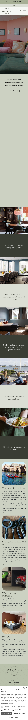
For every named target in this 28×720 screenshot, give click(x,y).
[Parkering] (14, 579)
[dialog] (14, 703)
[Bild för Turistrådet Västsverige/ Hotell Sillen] (14, 371)
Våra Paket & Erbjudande (13, 488)
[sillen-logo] (7, 11)
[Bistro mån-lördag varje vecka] (14, 422)
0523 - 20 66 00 (14, 683)
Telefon (14, 1)
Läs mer (3, 513)
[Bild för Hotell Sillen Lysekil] (14, 220)
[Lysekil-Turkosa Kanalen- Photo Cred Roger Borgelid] (14, 473)
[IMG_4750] (14, 622)
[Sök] (20, 11)
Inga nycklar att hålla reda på (14, 542)
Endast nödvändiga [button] (19, 713)
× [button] (26, 687)
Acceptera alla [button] (6, 713)
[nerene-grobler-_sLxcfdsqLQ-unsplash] (14, 527)
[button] (14, 717)
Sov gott (5, 636)
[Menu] (24, 11)
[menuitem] (21, 11)
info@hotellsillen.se (14, 685)
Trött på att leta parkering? (9, 594)
